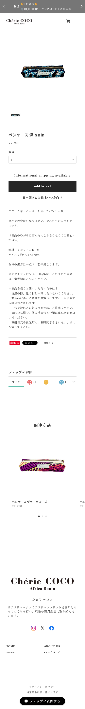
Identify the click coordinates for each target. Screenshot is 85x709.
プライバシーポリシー (42, 686)
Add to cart (42, 186)
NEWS (10, 652)
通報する (48, 342)
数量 (11, 152)
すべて (16, 381)
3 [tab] (46, 516)
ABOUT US (52, 646)
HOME (10, 646)
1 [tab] (39, 516)
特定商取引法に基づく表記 (43, 692)
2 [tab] (42, 516)
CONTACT (52, 652)
